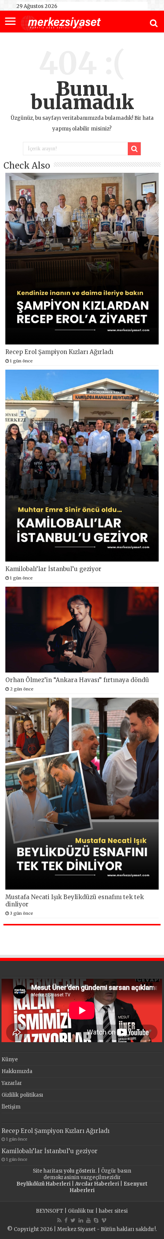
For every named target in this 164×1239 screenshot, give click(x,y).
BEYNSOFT (49, 1211)
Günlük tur (81, 1211)
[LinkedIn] (81, 1220)
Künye (10, 1059)
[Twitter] (73, 1220)
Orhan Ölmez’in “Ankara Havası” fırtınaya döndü (77, 680)
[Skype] (96, 1220)
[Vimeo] (104, 1220)
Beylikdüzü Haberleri (43, 1184)
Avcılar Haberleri (97, 1184)
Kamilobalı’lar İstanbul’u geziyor (53, 569)
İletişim (11, 1107)
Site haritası (48, 1171)
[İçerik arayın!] (134, 148)
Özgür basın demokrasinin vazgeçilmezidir (87, 1174)
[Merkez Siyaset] (60, 22)
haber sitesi (113, 1211)
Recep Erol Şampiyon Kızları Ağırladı (59, 352)
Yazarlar (12, 1083)
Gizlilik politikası (22, 1095)
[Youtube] (88, 1220)
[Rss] (59, 1220)
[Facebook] (66, 1220)
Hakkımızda (17, 1071)
